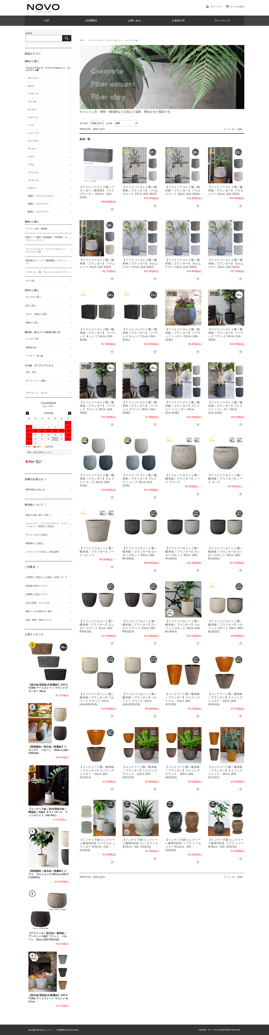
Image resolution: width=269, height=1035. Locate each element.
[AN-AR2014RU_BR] (98, 745)
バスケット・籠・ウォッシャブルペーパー (46, 272)
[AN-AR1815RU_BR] (183, 745)
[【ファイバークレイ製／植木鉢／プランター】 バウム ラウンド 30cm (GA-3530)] (183, 165)
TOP (46, 20)
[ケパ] (140, 818)
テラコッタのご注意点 (37, 535)
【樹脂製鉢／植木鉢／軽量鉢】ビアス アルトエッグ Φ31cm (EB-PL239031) (48, 874)
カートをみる (237, 6)
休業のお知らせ (34, 479)
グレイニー (33, 78)
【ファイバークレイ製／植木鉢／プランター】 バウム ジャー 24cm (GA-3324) (97, 263)
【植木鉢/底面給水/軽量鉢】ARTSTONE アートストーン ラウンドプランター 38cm (48, 688)
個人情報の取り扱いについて (40, 1030)
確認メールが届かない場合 (39, 611)
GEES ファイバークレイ (40, 196)
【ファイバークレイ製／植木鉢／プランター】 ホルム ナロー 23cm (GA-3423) (226, 263)
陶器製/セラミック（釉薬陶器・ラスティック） (47, 262)
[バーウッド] (98, 307)
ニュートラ (33, 133)
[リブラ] (183, 818)
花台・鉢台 (31, 372)
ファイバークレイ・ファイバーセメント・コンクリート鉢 (48, 69)
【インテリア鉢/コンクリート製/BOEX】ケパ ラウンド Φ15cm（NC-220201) (140, 843)
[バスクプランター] (98, 165)
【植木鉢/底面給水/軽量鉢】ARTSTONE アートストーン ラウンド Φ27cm (48, 998)
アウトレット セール (37, 393)
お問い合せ (134, 20)
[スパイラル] (98, 818)
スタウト (32, 188)
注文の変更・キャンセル (38, 603)
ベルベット (33, 117)
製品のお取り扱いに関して (39, 515)
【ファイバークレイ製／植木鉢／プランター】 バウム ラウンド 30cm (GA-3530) (183, 190)
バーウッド (33, 93)
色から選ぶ (31, 305)
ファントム (33, 172)
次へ (234, 129)
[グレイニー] (183, 380)
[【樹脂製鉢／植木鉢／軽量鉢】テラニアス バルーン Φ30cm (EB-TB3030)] (48, 723)
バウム (31, 164)
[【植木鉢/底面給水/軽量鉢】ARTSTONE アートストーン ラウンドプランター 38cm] (48, 661)
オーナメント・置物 (35, 380)
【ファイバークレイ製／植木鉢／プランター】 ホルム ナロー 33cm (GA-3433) (183, 263)
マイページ (216, 6)
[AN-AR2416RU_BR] (226, 672)
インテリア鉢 (32, 339)
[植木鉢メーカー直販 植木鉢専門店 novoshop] (43, 12)
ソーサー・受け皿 (34, 356)
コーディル (33, 180)
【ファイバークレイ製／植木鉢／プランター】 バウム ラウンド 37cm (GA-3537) (140, 190)
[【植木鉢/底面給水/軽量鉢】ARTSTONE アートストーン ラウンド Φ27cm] (48, 972)
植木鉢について (34, 504)
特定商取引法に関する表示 (68, 1030)
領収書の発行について (37, 586)
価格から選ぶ (32, 322)
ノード (31, 125)
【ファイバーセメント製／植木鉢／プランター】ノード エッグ (225, 478)
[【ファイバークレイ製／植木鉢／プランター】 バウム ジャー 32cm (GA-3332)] (226, 165)
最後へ (241, 129)
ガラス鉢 (30, 280)
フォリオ (32, 101)
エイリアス (33, 141)
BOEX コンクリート (38, 211)
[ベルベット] (183, 599)
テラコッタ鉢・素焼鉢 (37, 228)
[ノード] (183, 453)
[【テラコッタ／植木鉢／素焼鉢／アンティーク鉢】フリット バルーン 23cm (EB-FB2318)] (48, 910)
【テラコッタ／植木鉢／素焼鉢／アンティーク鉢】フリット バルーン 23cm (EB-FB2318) (47, 936)
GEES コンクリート (38, 204)
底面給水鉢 (31, 347)
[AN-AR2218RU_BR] (140, 745)
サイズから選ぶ (33, 297)
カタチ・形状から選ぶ (37, 314)
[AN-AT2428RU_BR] (183, 672)
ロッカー (32, 109)
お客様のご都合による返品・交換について (46, 577)
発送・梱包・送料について (39, 620)
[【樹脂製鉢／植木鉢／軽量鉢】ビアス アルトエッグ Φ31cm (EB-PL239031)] (48, 847)
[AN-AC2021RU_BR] (226, 745)
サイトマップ (222, 20)
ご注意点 (30, 566)
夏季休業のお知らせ (35, 489)
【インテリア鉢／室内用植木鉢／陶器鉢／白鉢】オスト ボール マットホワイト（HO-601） (48, 812)
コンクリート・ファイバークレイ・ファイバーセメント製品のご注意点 (46, 525)
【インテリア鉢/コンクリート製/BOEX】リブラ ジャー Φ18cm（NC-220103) (226, 843)
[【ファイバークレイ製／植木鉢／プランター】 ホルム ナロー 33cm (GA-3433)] (183, 238)
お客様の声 (178, 20)
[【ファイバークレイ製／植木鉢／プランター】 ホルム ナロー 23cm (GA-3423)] (226, 238)
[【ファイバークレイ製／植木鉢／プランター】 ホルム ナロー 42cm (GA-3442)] (140, 238)
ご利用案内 (90, 20)
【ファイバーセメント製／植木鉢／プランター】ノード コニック (97, 551)
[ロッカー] (140, 526)
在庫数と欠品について (37, 594)
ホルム (31, 86)
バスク (31, 156)
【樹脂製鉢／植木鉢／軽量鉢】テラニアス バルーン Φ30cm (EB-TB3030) (48, 750)
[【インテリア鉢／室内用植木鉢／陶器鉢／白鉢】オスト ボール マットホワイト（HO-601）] (48, 785)
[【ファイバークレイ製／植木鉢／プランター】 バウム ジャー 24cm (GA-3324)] (98, 238)
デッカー (32, 148)
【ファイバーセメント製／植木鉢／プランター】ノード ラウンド (182, 478)
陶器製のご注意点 (34, 543)
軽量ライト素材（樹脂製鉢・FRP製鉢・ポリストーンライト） (46, 239)
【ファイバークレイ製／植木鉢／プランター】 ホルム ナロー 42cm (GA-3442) (140, 263)
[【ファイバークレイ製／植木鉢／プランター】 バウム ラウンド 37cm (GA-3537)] (140, 165)
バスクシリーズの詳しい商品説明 (42, 552)
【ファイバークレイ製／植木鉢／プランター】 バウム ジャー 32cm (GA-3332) (226, 190)
